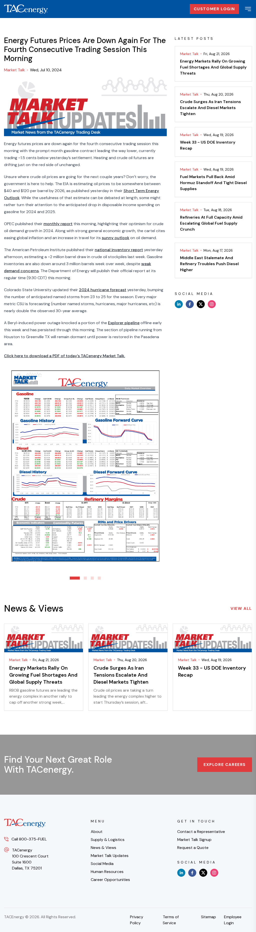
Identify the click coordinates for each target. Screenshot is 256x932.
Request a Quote (192, 847)
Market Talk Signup (194, 839)
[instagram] (212, 304)
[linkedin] (179, 304)
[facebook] (190, 304)
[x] (201, 304)
